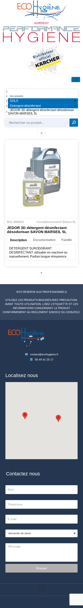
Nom (8, 483)
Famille (66, 240)
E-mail (9, 512)
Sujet (8, 527)
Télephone (12, 497)
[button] (25, 416)
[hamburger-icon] (75, 79)
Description (18, 240)
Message (11, 541)
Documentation (44, 240)
